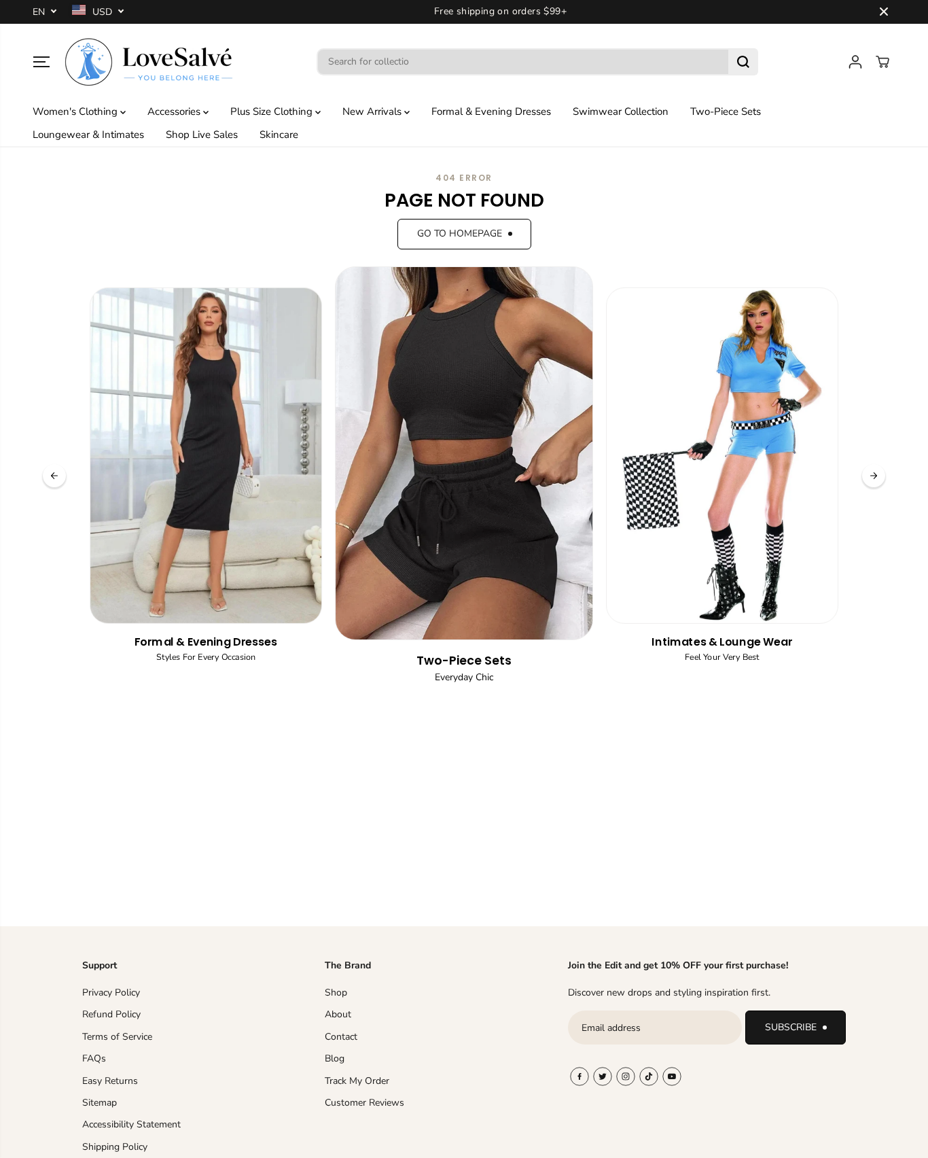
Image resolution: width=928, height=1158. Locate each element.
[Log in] (855, 62)
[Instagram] (625, 1076)
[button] (41, 62)
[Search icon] (743, 61)
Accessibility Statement (131, 1124)
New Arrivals (373, 111)
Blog (334, 1058)
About (338, 1014)
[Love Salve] (149, 62)
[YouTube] (671, 1076)
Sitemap (99, 1102)
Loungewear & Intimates (88, 134)
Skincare (279, 134)
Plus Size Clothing (272, 111)
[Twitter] (602, 1076)
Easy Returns (110, 1080)
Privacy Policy (111, 992)
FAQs (94, 1058)
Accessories (175, 111)
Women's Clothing (76, 111)
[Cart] (882, 62)
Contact (341, 1036)
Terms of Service (117, 1036)
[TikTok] (648, 1076)
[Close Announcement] (883, 11)
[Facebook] (579, 1076)
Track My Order (357, 1080)
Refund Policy (111, 1014)
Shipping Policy (114, 1146)
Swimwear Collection (620, 111)
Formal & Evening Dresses (491, 111)
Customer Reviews (364, 1102)
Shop (336, 992)
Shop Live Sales (202, 134)
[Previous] (54, 475)
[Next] (873, 475)
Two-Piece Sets (725, 111)
